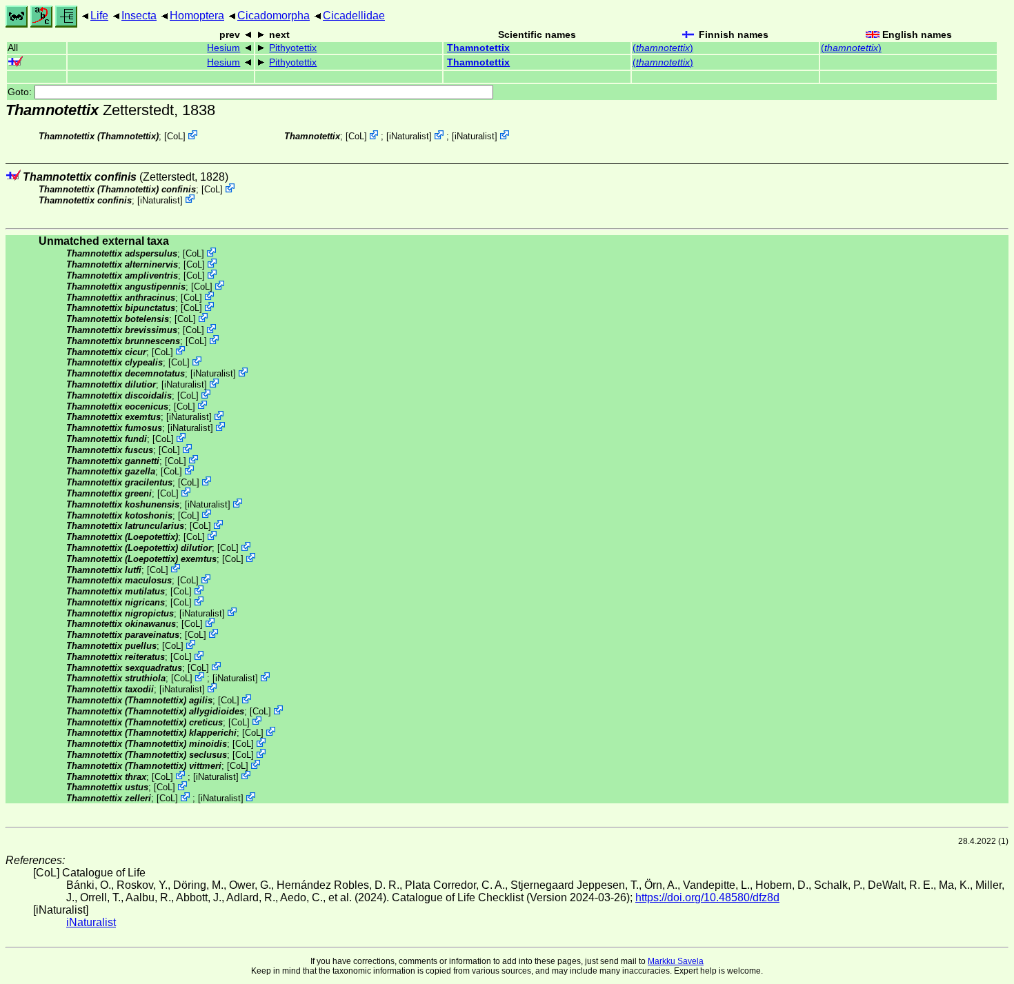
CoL (175, 136)
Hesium (223, 48)
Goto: (21, 92)
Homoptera (197, 15)
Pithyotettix (293, 48)
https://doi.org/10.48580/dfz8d (707, 897)
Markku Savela (676, 961)
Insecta (139, 15)
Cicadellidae (354, 15)
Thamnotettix (478, 48)
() (663, 48)
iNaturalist (409, 136)
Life (99, 15)
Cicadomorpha (273, 15)
